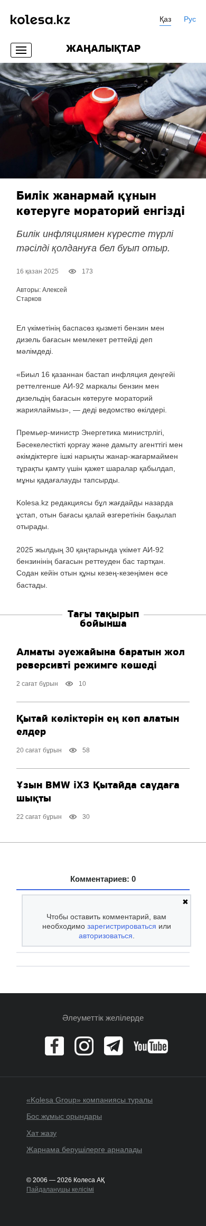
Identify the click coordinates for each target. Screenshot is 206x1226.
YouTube (151, 1045)
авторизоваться (106, 935)
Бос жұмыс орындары (64, 1116)
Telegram (113, 1045)
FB (54, 1045)
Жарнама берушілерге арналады (84, 1149)
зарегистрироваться (121, 926)
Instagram (83, 1045)
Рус (190, 19)
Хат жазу (41, 1133)
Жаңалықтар (103, 49)
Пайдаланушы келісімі (60, 1189)
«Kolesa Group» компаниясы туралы (89, 1100)
